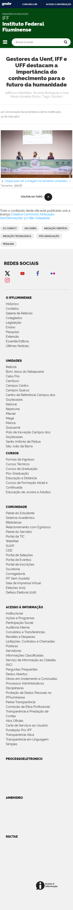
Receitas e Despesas (20, 637)
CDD (9, 550)
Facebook (37, 273)
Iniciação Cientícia (55, 228)
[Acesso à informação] (47, 886)
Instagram (7, 280)
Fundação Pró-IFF (19, 730)
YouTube (22, 273)
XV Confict (10, 228)
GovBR (6, 4)
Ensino (10, 327)
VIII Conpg (30, 228)
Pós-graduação (49, 236)
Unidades (14, 361)
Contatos (12, 308)
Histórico (12, 304)
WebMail (12, 541)
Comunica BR (29, 4)
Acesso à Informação (24, 607)
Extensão (12, 336)
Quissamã (13, 427)
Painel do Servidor (19, 532)
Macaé (11, 413)
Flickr (52, 273)
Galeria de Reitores (19, 313)
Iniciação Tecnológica (17, 236)
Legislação (13, 322)
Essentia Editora (17, 341)
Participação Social (19, 623)
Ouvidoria (13, 569)
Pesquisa (8, 244)
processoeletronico (24, 759)
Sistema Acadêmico (20, 518)
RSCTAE (12, 836)
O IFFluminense (19, 298)
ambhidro (14, 798)
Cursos (12, 453)
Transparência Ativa (20, 735)
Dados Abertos (16, 674)
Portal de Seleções (19, 555)
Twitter (7, 273)
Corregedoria (15, 574)
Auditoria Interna (18, 627)
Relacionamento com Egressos (28, 527)
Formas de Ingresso (20, 459)
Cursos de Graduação (22, 469)
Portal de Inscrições (20, 564)
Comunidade (16, 507)
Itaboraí (11, 404)
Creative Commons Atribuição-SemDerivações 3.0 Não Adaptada (28, 216)
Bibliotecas (14, 522)
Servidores (13, 651)
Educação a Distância (21, 478)
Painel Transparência (20, 702)
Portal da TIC (15, 536)
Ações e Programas (20, 618)
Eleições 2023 (16, 588)
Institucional (14, 613)
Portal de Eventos (18, 560)
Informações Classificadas (25, 655)
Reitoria (11, 367)
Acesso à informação (58, 4)
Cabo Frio (13, 376)
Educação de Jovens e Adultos (28, 492)
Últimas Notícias (17, 346)
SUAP (10, 546)
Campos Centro (17, 385)
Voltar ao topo (31, 196)
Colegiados (14, 318)
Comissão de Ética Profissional (28, 707)
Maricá (11, 423)
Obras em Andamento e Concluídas (31, 679)
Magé (10, 418)
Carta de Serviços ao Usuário (27, 725)
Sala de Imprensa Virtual (23, 583)
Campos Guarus (17, 390)
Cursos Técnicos (18, 464)
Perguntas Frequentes (22, 669)
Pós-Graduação (17, 473)
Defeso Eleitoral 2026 (21, 592)
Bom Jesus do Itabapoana (25, 371)
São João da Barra (19, 446)
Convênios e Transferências (25, 632)
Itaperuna (13, 409)
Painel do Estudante (20, 513)
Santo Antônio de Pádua (23, 441)
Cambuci (12, 381)
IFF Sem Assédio (18, 578)
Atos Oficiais (14, 721)
